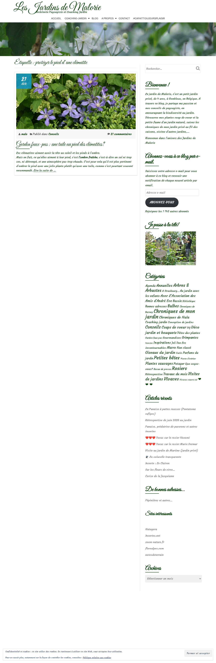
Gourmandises (172, 337)
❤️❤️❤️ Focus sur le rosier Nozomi (167, 437)
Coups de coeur (174, 327)
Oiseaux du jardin (160, 352)
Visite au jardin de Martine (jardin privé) (171, 450)
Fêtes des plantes (188, 333)
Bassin (177, 301)
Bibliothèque (189, 301)
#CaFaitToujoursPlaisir (149, 18)
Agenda (150, 286)
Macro (171, 348)
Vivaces (171, 379)
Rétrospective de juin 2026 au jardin (168, 420)
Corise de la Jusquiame (159, 476)
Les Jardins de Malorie (57, 7)
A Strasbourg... (170, 291)
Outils (179, 353)
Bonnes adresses (156, 306)
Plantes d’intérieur (188, 359)
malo (24, 134)
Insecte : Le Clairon (157, 463)
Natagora (151, 529)
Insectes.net (152, 535)
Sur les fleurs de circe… (160, 469)
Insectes (149, 343)
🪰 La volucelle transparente (163, 456)
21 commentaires (121, 134)
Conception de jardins (180, 322)
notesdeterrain (154, 554)
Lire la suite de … (45, 170)
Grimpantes (190, 337)
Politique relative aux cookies (97, 657)
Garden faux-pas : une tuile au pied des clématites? (60, 144)
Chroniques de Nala (174, 317)
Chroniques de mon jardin (170, 314)
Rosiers (179, 368)
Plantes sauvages (159, 363)
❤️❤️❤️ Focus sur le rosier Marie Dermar (171, 444)
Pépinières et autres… (158, 500)
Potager (179, 364)
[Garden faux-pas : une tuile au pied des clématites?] (76, 100)
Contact (124, 18)
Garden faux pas (153, 337)
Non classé (184, 348)
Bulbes (173, 306)
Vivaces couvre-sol (188, 380)
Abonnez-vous (162, 202)
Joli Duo (176, 342)
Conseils (53, 134)
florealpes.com (154, 548)
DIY (188, 328)
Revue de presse (162, 369)
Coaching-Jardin (76, 18)
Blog (95, 18)
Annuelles (164, 285)
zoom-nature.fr (154, 542)
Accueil (56, 18)
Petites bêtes (167, 358)
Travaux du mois (175, 374)
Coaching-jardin (156, 322)
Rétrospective (154, 374)
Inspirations (162, 343)
